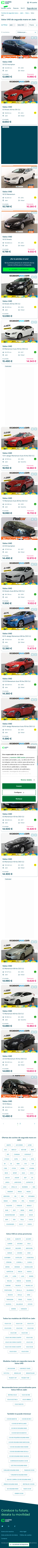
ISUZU (23, 1173)
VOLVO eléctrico (12, 1399)
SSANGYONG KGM (10, 1215)
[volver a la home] (6, 1520)
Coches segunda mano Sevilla (19, 1451)
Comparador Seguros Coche (19, 1461)
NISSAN (6, 1201)
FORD (5, 1168)
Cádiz (28, 1253)
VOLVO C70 (30, 1323)
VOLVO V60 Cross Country (13, 1342)
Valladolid (19, 1304)
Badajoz (8, 1248)
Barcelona (29, 1248)
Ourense (8, 1285)
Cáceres (19, 1253)
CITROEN (6, 1159)
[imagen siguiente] (36, 47)
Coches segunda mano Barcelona (19, 1442)
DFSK (32, 1159)
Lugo (22, 1276)
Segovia (10, 1295)
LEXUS (4, 1187)
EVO (25, 1163)
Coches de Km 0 (26, 1419)
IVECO (31, 1173)
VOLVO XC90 (25, 1351)
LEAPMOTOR (29, 1182)
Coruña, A (19, 1262)
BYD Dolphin (11, 1368)
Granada (17, 1267)
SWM (6, 1219)
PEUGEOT (31, 1201)
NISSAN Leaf (17, 1373)
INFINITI (15, 1173)
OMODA (14, 1201)
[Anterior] (34, 1123)
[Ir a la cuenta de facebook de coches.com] (15, 1526)
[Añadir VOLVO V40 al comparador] (35, 38)
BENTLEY (14, 1150)
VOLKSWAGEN (10, 1224)
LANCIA (7, 1182)
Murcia (19, 1281)
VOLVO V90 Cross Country (13, 1347)
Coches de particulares (19, 1423)
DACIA (24, 1159)
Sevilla (20, 1295)
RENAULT (29, 1205)
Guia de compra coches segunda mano (19, 1479)
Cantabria (7, 1257)
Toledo (29, 1299)
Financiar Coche (29, 1470)
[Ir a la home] (6, 2)
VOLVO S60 (30, 1328)
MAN (34, 1187)
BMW (32, 1150)
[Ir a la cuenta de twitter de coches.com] (2, 1526)
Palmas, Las (29, 1285)
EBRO (18, 1163)
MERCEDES (7, 1196)
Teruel (20, 1299)
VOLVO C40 (19, 1323)
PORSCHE (19, 1205)
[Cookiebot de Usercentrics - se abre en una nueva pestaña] (27, 747)
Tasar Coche (27, 1489)
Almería (10, 1243)
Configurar (18, 792)
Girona (7, 1267)
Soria (28, 1295)
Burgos (10, 1253)
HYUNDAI (31, 1168)
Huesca (29, 1271)
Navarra (28, 1281)
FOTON (14, 1168)
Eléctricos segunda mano (19, 1465)
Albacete (18, 1239)
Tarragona (9, 1299)
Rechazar (19, 799)
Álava (8, 1239)
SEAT (14, 1210)
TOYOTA (31, 1219)
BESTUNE (23, 1150)
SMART (31, 1210)
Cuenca (29, 1262)
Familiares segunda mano (11, 1470)
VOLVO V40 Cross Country (13, 1337)
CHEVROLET (27, 1154)
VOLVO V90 (29, 1342)
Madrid (31, 1276)
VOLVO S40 (19, 1328)
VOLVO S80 (13, 1333)
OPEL (23, 1201)
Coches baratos (12, 1419)
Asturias (20, 1243)
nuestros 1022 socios (18, 757)
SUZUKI (31, 1215)
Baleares (18, 1248)
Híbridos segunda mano (11, 1484)
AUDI (5, 1150)
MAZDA (28, 1191)
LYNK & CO (14, 1187)
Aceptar (19, 786)
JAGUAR (17, 1177)
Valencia (8, 1304)
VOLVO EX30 (7, 1328)
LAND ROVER (17, 1182)
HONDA (22, 1168)
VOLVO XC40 (29, 1347)
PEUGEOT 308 (25, 1378)
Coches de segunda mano (19, 1428)
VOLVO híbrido (26, 1399)
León (6, 1276)
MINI (22, 1196)
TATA (14, 1219)
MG (15, 1196)
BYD (8, 1154)
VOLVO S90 (24, 1333)
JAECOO (7, 1177)
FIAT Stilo (6, 1373)
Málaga (9, 1281)
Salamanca (30, 1290)
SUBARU (22, 1215)
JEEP (25, 1177)
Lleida (14, 1276)
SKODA (22, 1210)
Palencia (18, 1285)
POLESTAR (9, 1205)
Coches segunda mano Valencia (19, 1456)
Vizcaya (30, 1304)
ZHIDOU (30, 1224)
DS (11, 1163)
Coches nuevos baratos (19, 1433)
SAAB (6, 1210)
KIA (32, 1177)
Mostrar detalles (26, 780)
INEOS (6, 1173)
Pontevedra (8, 1290)
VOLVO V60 (29, 1337)
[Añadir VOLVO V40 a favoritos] (32, 38)
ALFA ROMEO (19, 1145)
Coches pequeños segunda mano (19, 1437)
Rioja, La (19, 1290)
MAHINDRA (25, 1187)
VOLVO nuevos (19, 1404)
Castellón (18, 1257)
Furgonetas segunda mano (19, 1475)
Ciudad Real (30, 1257)
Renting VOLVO (12, 1395)
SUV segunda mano (12, 1489)
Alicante (28, 1239)
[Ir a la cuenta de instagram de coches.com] (9, 1526)
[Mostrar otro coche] (19, 56)
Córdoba (8, 1262)
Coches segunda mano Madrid (19, 1447)
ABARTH (9, 1145)
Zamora (13, 1309)
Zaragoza (24, 1309)
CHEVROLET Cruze (25, 1368)
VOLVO (21, 1224)
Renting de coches (28, 1484)
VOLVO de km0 (26, 1395)
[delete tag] (14, 25)
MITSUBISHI (31, 1196)
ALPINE (30, 1145)
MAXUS (20, 1191)
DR (4, 1163)
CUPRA (16, 1159)
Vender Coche (19, 1493)
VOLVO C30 (8, 1323)
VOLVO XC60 (13, 1351)
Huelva (20, 1271)
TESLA (22, 1219)
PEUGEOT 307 (13, 1378)
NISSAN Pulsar (30, 1373)
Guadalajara (29, 1267)
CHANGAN (17, 1154)
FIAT (33, 1163)
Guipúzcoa (10, 1271)
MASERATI (10, 1191)
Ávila (28, 1243)
